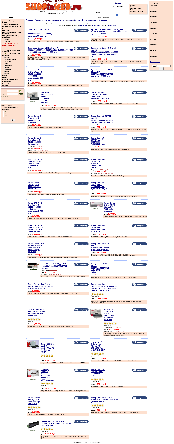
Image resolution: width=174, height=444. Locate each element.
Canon (7, 41)
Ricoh (7, 67)
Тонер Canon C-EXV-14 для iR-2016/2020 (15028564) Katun (98, 141)
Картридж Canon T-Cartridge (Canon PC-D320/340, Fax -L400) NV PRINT (98, 346)
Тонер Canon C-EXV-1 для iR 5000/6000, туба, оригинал (35, 119)
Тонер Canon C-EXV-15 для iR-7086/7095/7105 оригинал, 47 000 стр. (35, 163)
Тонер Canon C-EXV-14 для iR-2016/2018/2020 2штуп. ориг (35, 141)
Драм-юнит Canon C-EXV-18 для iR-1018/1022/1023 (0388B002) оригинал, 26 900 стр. (36, 75)
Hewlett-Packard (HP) (12, 59)
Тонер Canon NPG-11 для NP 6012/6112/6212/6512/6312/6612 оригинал (54, 266)
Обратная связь (135, 8)
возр (80, 25)
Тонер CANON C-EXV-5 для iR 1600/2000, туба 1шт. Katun (35, 400)
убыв (85, 25)
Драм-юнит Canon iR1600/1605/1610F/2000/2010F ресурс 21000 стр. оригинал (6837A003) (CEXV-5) (104, 287)
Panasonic (8, 65)
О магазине (134, 7)
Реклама (5, 75)
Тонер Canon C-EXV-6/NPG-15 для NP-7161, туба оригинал (110, 207)
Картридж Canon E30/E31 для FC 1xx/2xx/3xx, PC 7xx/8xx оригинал (47, 97)
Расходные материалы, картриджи (50, 20)
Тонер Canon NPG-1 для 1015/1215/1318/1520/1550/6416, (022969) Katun (105, 399)
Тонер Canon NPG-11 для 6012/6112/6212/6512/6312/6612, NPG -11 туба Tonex (41, 286)
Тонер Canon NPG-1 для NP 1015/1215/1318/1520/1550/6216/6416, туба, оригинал (57, 423)
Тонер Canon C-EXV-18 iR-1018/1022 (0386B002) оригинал (98, 163)
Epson (7, 57)
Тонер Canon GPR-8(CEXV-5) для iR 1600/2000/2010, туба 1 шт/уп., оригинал (36, 247)
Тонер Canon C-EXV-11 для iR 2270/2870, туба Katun (98, 373)
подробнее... (33, 101)
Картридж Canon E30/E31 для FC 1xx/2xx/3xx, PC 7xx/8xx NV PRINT (47, 347)
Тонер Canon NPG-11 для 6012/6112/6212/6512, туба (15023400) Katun (100, 268)
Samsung (8, 69)
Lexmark (8, 61)
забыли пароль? (21, 93)
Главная (132, 5)
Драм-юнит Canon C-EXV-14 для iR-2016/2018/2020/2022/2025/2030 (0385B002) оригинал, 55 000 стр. (104, 52)
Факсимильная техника (10, 79)
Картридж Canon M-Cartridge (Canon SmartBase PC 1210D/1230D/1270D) (100, 95)
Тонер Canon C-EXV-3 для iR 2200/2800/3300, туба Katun (35, 186)
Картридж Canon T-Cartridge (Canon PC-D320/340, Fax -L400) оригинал (47, 375)
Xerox (7, 73)
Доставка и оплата (136, 11)
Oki (6, 63)
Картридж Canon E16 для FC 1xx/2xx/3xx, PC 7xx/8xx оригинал (109, 314)
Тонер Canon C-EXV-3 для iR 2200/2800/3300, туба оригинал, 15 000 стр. (99, 187)
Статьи (4, 77)
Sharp (7, 71)
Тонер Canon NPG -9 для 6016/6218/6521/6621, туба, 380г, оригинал (100, 246)
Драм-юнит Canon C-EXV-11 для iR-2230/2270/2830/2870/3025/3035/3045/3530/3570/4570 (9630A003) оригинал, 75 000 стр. (50, 50)
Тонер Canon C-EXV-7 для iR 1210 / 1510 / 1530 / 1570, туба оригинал (36, 228)
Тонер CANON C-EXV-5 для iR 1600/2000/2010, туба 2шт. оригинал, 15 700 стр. (35, 208)
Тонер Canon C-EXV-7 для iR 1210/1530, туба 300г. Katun (98, 228)
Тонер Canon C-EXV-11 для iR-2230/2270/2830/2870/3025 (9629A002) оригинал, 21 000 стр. (102, 120)
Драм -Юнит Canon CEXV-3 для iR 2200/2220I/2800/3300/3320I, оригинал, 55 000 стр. (40, 33)
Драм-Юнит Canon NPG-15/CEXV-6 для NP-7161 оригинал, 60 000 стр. (36, 312)
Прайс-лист (134, 10)
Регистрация (4, 96)
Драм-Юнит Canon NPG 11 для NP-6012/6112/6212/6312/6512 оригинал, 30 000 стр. (102, 73)
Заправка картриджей (10, 24)
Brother (7, 39)
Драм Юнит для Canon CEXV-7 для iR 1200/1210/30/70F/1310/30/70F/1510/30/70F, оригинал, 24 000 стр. (109, 32)
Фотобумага (6, 81)
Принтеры (5, 30)
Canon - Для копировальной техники (90, 20)
